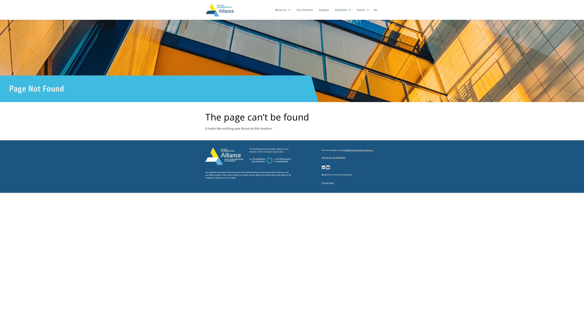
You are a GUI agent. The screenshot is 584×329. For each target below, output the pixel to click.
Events (361, 10)
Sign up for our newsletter (334, 157)
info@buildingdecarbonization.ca (358, 150)
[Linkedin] (323, 167)
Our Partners (305, 10)
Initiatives (341, 10)
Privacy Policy (328, 183)
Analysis (324, 10)
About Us (281, 10)
